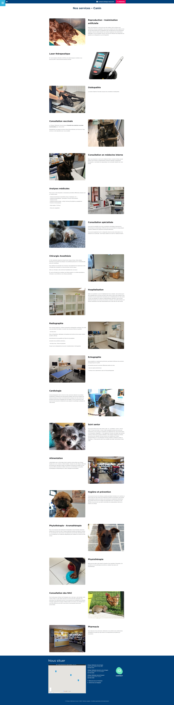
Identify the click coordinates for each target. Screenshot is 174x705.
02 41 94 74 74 (91, 667)
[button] (3, 3)
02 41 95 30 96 (91, 672)
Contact (119, 676)
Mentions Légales (86, 701)
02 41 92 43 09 (91, 677)
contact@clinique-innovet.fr (106, 1)
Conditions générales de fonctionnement (100, 701)
